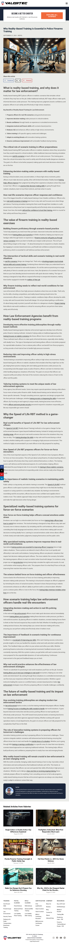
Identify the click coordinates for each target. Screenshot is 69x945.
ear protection (18, 562)
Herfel (20, 35)
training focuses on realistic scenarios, (16, 336)
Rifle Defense (28, 906)
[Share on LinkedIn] (2, 478)
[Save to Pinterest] (2, 474)
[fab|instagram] (53, 938)
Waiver (48, 915)
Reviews (48, 906)
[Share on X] (2, 471)
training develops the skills (24, 437)
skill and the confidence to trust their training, (37, 210)
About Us (48, 904)
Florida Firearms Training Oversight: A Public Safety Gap (18, 860)
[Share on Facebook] (2, 467)
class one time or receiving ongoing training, (41, 771)
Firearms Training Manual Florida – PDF (61, 924)
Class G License (40, 908)
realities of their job (33, 280)
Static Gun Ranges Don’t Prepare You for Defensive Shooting (18, 889)
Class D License (40, 911)
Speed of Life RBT (12, 428)
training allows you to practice (23, 235)
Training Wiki (60, 914)
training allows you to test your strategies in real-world (21, 673)
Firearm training (60, 303)
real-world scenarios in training (17, 201)
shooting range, (8, 434)
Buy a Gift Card (61, 904)
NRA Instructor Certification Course (39, 923)
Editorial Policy (50, 918)
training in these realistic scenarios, (51, 467)
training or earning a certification (23, 744)
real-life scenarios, (11, 261)
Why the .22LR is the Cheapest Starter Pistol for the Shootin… (50, 889)
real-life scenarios (18, 156)
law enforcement (20, 613)
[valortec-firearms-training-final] (14, 3)
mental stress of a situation (41, 741)
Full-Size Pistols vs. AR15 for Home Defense (51, 860)
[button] (67, 3)
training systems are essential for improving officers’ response (32, 547)
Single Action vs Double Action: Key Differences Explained (18, 831)
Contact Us (49, 912)
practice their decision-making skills (33, 186)
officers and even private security (20, 404)
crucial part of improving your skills (24, 640)
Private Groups (7, 908)
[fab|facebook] (57, 938)
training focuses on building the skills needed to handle (26, 709)
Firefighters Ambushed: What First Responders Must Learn (50, 831)
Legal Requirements (34, 941)
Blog (47, 909)
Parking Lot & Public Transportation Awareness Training (7, 923)
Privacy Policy (39, 939)
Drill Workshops (61, 906)
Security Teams (7, 916)
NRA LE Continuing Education (38, 916)
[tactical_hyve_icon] (65, 938)
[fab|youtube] (61, 938)
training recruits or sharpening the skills (43, 398)
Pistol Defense (18, 906)
